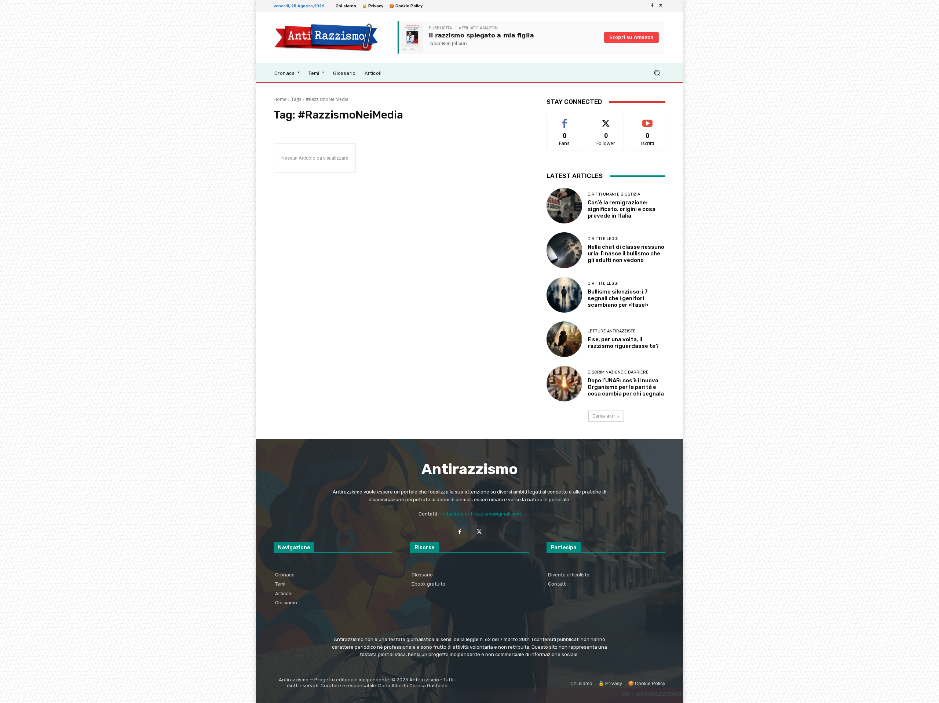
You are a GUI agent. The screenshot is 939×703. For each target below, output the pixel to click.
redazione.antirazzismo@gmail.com (481, 514)
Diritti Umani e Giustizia (614, 194)
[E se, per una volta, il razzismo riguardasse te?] (564, 339)
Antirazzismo (469, 469)
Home (280, 99)
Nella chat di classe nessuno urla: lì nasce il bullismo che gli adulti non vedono (626, 253)
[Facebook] (652, 5)
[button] (656, 72)
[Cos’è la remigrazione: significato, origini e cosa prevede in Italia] (564, 205)
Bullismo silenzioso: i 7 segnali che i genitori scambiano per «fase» (618, 298)
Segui (606, 119)
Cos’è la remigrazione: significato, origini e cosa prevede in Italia (621, 209)
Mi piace (564, 119)
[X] (661, 5)
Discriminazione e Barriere (618, 372)
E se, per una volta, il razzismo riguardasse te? (623, 342)
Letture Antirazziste (612, 331)
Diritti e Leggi (603, 239)
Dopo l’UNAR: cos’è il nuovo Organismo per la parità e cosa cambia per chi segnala (626, 387)
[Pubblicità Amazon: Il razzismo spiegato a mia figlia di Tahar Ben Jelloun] (530, 37)
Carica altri (603, 416)
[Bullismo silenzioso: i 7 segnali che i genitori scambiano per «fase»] (564, 295)
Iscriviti (647, 119)
